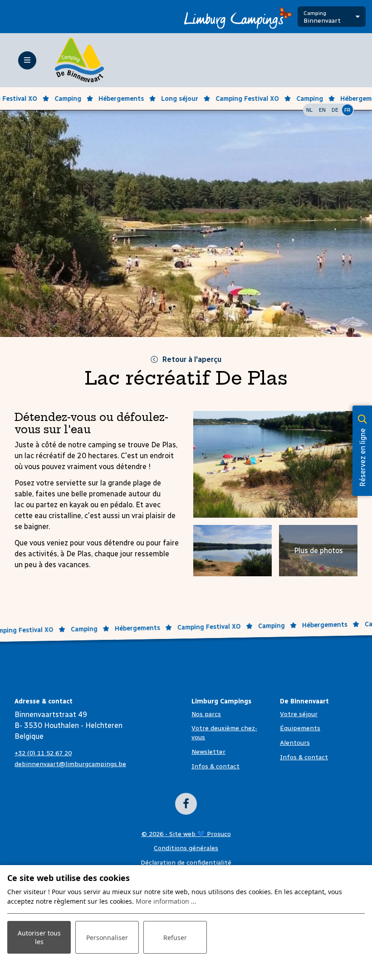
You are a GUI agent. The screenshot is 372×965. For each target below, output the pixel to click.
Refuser (175, 937)
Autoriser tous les (39, 937)
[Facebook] (186, 803)
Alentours (295, 743)
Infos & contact (215, 766)
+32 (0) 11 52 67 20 (43, 753)
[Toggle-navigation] (27, 60)
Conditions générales (186, 848)
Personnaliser (107, 937)
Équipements (300, 728)
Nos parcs (206, 714)
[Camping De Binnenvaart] (79, 59)
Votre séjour (299, 714)
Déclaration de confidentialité (186, 862)
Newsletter (208, 752)
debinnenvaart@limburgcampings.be (70, 764)
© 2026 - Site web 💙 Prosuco (186, 834)
